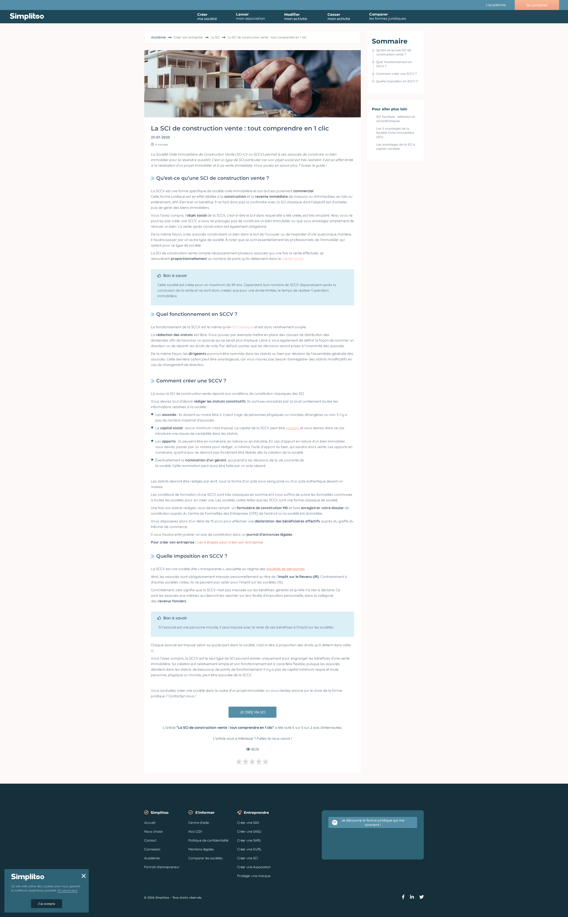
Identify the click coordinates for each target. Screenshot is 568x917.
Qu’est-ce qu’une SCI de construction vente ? (393, 52)
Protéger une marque (253, 876)
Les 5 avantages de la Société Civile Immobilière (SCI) (395, 132)
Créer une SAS (248, 822)
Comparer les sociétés (205, 858)
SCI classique (242, 327)
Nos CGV (195, 831)
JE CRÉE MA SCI (252, 712)
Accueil (149, 822)
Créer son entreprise (188, 37)
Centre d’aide (198, 822)
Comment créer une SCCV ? (397, 74)
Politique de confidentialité (208, 840)
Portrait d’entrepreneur (161, 867)
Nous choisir (153, 831)
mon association (250, 16)
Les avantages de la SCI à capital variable (395, 146)
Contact (150, 840)
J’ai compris (46, 903)
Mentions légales (200, 849)
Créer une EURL (249, 849)
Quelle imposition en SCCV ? (397, 81)
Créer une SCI (247, 858)
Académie (158, 37)
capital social (292, 258)
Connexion (152, 849)
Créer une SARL (249, 840)
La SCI (215, 37)
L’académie (496, 5)
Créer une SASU (249, 831)
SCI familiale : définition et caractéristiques (395, 119)
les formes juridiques (387, 16)
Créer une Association (254, 867)
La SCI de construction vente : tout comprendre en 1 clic (267, 37)
